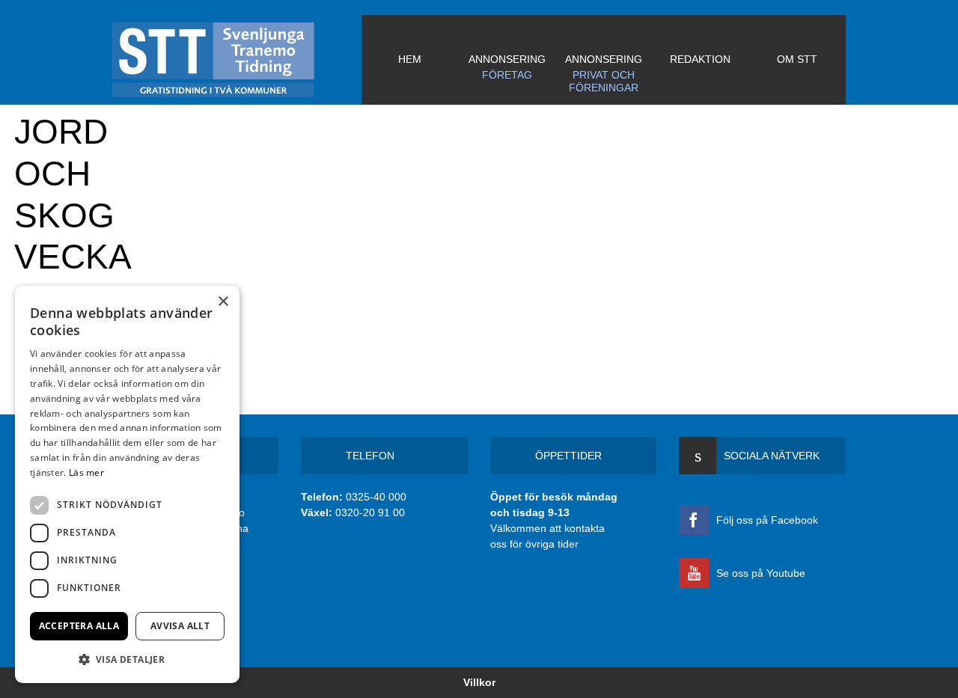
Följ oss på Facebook (767, 520)
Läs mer (86, 472)
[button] (127, 659)
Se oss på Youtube (760, 573)
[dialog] (127, 484)
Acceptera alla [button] (79, 625)
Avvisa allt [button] (180, 625)
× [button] (222, 301)
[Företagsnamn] (236, 60)
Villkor (479, 682)
